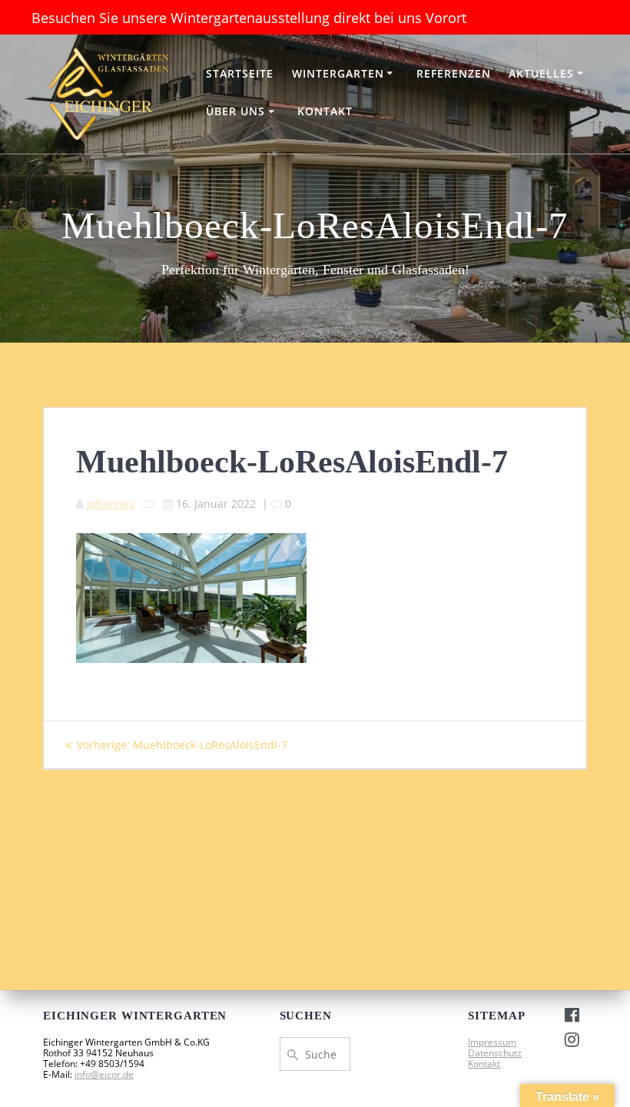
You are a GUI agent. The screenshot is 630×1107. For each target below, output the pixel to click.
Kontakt (325, 111)
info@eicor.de (104, 1074)
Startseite (240, 73)
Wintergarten (338, 73)
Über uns (235, 111)
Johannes (110, 503)
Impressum (492, 1042)
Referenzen (453, 73)
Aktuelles (541, 73)
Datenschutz (495, 1052)
